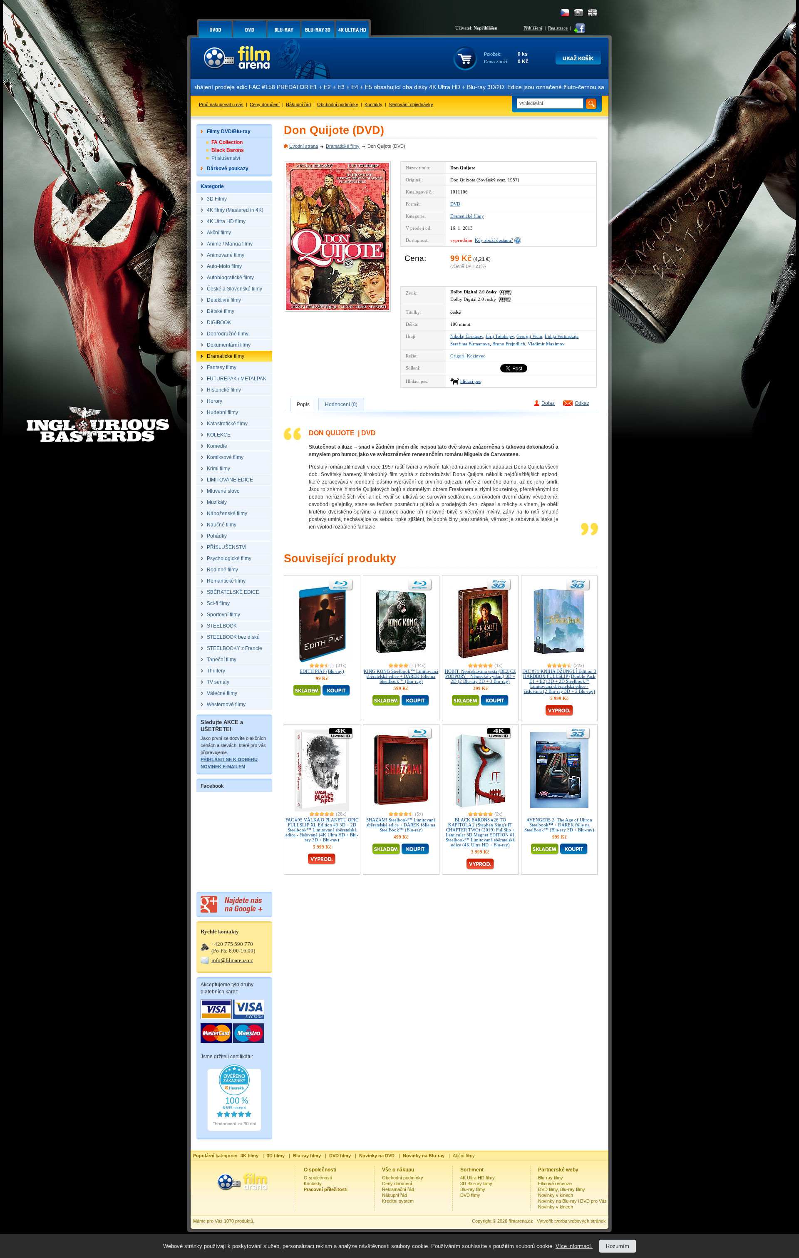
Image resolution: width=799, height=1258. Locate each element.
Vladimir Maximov (546, 343)
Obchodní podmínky (337, 104)
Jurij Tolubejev (500, 336)
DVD (455, 203)
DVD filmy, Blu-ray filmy (561, 1189)
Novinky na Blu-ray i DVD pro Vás (572, 1200)
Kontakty (373, 104)
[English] (592, 12)
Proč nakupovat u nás (221, 104)
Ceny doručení (265, 104)
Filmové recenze (555, 1183)
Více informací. (574, 1246)
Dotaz (548, 403)
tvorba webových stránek (580, 1220)
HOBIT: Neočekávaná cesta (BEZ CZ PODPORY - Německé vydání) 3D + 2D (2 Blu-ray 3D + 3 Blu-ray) (480, 676)
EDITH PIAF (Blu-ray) (322, 671)
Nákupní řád (298, 104)
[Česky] (565, 12)
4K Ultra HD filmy (477, 1177)
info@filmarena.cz (232, 960)
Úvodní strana (303, 146)
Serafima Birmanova (470, 343)
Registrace (558, 27)
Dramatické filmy (343, 146)
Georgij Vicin (529, 336)
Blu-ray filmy (472, 1189)
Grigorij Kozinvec (467, 355)
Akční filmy (464, 1155)
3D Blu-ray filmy (476, 1183)
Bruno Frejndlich (508, 343)
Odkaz (582, 403)
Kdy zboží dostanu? (494, 240)
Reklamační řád (398, 1189)
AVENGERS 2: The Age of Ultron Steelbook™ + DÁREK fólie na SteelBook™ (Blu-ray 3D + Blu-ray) (559, 824)
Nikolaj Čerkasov (466, 336)
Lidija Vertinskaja (561, 336)
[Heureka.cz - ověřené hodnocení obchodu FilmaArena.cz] (234, 1129)
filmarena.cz (521, 1220)
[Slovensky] (578, 12)
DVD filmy (470, 1195)
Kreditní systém (398, 1200)
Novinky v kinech (555, 1195)
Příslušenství (225, 158)
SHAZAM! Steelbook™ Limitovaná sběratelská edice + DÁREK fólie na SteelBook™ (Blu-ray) (401, 824)
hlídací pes (470, 381)
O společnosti (318, 1177)
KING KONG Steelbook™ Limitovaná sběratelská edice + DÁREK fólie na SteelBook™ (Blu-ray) (401, 676)
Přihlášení (533, 27)
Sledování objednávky (411, 104)
